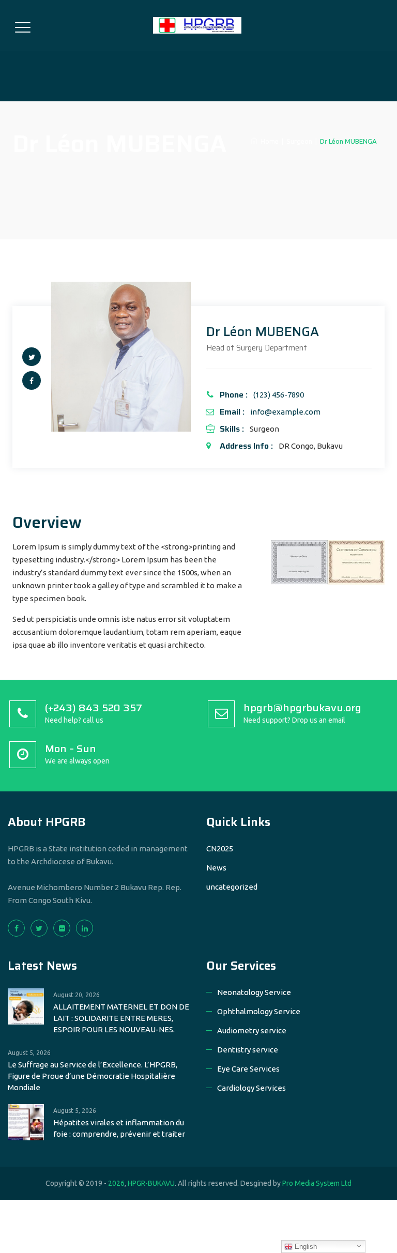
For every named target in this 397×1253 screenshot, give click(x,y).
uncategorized (231, 886)
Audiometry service (251, 1030)
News (216, 867)
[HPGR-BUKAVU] (197, 25)
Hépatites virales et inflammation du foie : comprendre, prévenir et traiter (119, 1128)
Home (268, 141)
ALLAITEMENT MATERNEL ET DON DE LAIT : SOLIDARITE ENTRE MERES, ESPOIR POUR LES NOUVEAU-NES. (121, 1018)
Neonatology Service (254, 992)
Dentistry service (247, 1049)
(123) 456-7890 (278, 394)
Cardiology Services (251, 1087)
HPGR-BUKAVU (151, 1183)
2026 (116, 1183)
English (305, 1246)
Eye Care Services (248, 1068)
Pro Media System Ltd (317, 1183)
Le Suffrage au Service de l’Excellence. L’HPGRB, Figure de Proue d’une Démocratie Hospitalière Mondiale (92, 1076)
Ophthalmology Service (258, 1011)
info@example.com (285, 411)
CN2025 (219, 848)
